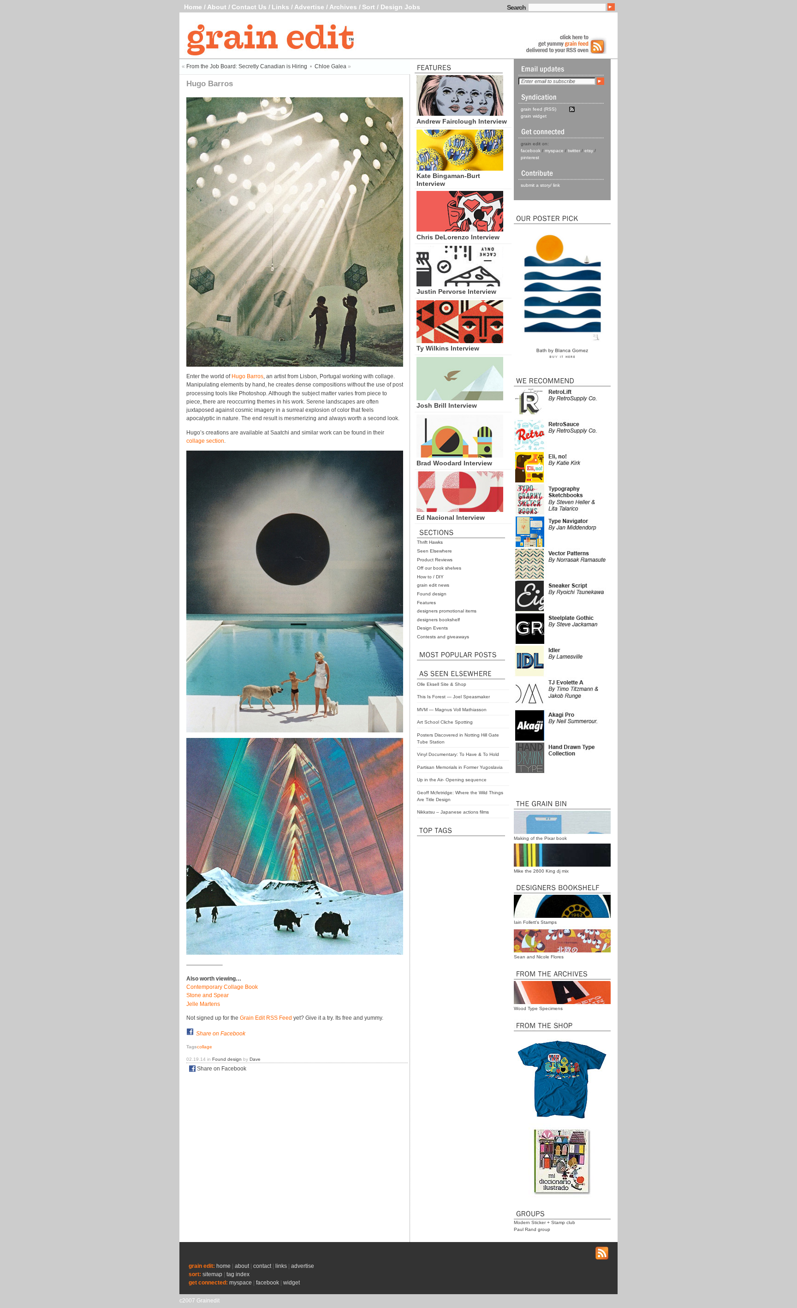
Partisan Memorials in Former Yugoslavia (460, 767)
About (216, 7)
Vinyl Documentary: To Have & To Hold (458, 754)
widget (291, 1282)
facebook (531, 150)
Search (516, 7)
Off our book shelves (439, 568)
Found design (431, 593)
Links (280, 7)
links (281, 1266)
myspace (554, 150)
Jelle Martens (203, 1004)
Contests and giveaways (443, 636)
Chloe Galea (330, 66)
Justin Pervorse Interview (456, 291)
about (242, 1266)
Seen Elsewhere (434, 550)
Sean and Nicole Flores (539, 956)
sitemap (212, 1274)
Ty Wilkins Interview (447, 348)
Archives (343, 7)
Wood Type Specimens (538, 1008)
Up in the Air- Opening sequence (452, 779)
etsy (588, 150)
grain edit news (433, 585)
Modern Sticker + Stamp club (544, 1222)
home (223, 1266)
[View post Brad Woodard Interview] (459, 455)
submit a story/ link (540, 185)
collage (204, 1046)
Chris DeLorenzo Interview (458, 237)
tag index (238, 1274)
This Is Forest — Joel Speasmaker (453, 696)
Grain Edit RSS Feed (266, 1018)
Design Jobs (400, 7)
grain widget (534, 116)
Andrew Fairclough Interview (461, 121)
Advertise (309, 7)
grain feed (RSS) (538, 109)
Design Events (432, 627)
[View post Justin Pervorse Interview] (459, 284)
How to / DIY (430, 576)
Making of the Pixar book (540, 838)
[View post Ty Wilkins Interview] (459, 341)
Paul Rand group (532, 1229)
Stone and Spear (207, 995)
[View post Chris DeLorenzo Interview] (459, 229)
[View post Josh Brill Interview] (459, 398)
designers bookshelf (438, 619)
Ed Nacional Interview (450, 517)
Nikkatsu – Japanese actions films (453, 812)
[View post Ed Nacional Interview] (459, 509)
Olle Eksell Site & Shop (441, 684)
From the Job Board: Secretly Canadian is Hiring (246, 66)
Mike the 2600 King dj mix (541, 871)
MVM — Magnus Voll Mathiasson (452, 709)
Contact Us (249, 7)
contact (262, 1266)
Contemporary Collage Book (222, 987)
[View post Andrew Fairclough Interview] (459, 113)
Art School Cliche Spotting (445, 722)
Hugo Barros (246, 376)
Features (426, 602)
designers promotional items (446, 610)
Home (193, 7)
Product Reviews (434, 559)
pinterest (530, 157)
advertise (302, 1266)
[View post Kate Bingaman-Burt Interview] (459, 168)
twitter (574, 150)
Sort (368, 7)
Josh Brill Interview (446, 405)
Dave (255, 1059)
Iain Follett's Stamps (535, 922)
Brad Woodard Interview (454, 463)
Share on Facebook (220, 1033)
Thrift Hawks (430, 542)
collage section (205, 441)
